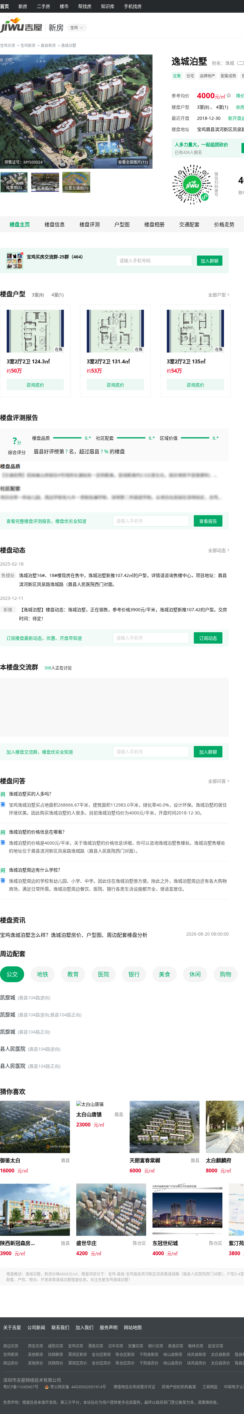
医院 (103, 974)
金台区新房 (101, 1354)
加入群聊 (210, 261)
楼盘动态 (12, 550)
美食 (164, 974)
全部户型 (217, 295)
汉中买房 (115, 1346)
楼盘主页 (20, 224)
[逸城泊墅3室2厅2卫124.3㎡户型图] (35, 331)
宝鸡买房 (7, 45)
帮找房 (85, 6)
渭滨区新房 (77, 1354)
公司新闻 (36, 1327)
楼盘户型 (12, 294)
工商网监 (210, 1387)
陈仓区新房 (125, 1354)
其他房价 (35, 1363)
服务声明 (109, 1327)
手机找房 (133, 6)
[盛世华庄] (111, 1187)
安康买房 (135, 1346)
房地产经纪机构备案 (179, 1387)
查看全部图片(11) (133, 162)
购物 (225, 974)
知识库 (107, 6)
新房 (22, 6)
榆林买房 (195, 1346)
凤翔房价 (55, 1363)
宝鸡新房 (28, 45)
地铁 (42, 974)
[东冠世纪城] (187, 1187)
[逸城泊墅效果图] (76, 112)
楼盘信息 (54, 224)
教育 (73, 974)
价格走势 (224, 224)
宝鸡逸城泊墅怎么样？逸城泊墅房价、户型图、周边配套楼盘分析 (73, 934)
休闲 (195, 974)
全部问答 (217, 781)
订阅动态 (208, 638)
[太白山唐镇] (90, 1104)
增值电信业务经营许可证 (134, 1387)
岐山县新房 (172, 1354)
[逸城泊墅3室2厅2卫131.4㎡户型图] (115, 331)
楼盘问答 (12, 781)
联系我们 (60, 1327)
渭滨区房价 (77, 1363)
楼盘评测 (89, 224)
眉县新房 (48, 45)
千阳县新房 (149, 1354)
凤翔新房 (55, 1354)
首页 (4, 6)
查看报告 (208, 521)
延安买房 (215, 1346)
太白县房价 (220, 1363)
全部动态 (217, 550)
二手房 (43, 6)
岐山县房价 (172, 1363)
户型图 (122, 224)
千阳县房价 (149, 1363)
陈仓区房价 (125, 1363)
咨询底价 (35, 385)
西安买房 (35, 1346)
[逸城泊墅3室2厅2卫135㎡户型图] (195, 331)
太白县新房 (220, 1354)
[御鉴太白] (35, 1104)
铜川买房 (155, 1346)
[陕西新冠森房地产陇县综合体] (35, 1187)
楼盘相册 (154, 224)
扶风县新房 (196, 1354)
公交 (12, 974)
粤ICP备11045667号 (20, 1387)
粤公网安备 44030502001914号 (78, 1387)
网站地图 (133, 1327)
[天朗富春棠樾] (165, 1104)
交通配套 (189, 224)
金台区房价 (101, 1363)
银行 (134, 974)
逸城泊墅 (68, 45)
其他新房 (35, 1354)
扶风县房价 (196, 1363)
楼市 (64, 6)
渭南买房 (95, 1346)
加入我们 (84, 1327)
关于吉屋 (12, 1327)
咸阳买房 (55, 1346)
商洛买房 (175, 1346)
